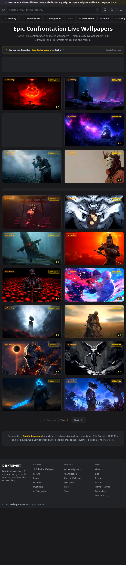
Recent (36, 473)
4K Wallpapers (70, 473)
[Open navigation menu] (120, 10)
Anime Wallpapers (72, 469)
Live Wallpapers (32, 18)
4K (71, 18)
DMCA (98, 482)
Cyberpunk (69, 482)
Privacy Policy (101, 491)
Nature (67, 486)
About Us (99, 469)
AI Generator (88, 18)
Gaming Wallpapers (73, 478)
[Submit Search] (112, 10)
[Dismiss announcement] (123, 2)
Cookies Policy (101, 495)
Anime (106, 18)
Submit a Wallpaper (45, 469)
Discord (98, 478)
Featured (37, 482)
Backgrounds (55, 18)
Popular (36, 478)
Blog (97, 473)
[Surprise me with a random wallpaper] (104, 10)
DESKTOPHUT (11, 465)
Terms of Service (102, 486)
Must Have (38, 486)
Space (67, 491)
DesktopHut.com (17, 504)
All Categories (39, 491)
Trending (11, 18)
